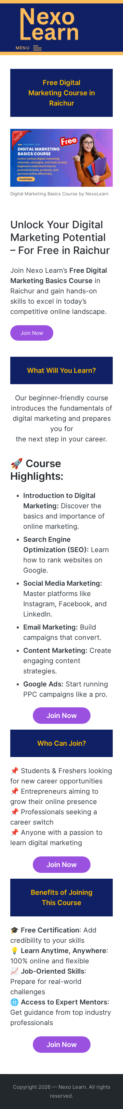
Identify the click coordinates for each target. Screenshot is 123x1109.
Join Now (31, 333)
